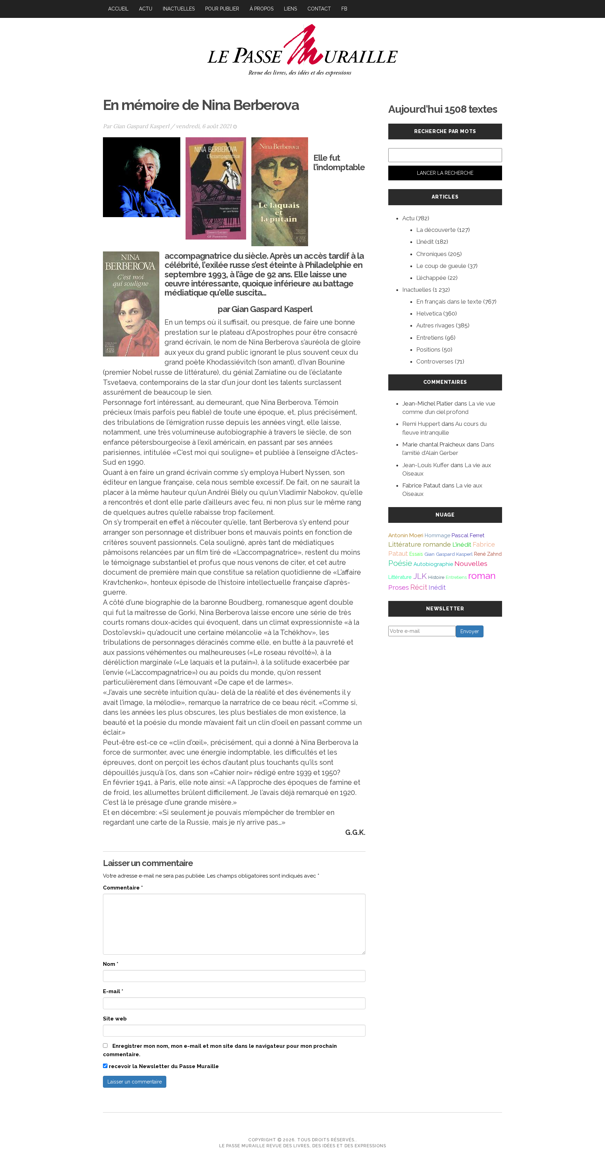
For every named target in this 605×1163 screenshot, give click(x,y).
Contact (319, 9)
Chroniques (431, 253)
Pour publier (222, 9)
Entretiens (430, 337)
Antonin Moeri (405, 535)
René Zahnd (488, 554)
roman (482, 575)
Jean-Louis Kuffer (425, 465)
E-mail (113, 991)
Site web (115, 1019)
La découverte (436, 229)
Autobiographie (433, 564)
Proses (398, 587)
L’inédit (425, 241)
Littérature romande (419, 544)
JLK (420, 576)
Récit (418, 587)
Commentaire (123, 888)
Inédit (437, 587)
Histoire (436, 577)
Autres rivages (435, 325)
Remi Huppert (421, 423)
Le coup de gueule (441, 265)
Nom (110, 964)
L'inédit (461, 544)
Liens (290, 9)
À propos (261, 9)
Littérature (400, 577)
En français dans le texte (449, 301)
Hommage (437, 535)
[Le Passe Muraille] (302, 49)
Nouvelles (470, 564)
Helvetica (429, 313)
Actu (145, 9)
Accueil (118, 9)
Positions (428, 349)
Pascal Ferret (468, 535)
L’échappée (431, 277)
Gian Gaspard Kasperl (141, 126)
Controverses (434, 361)
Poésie (400, 563)
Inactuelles (179, 9)
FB (344, 9)
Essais (416, 554)
